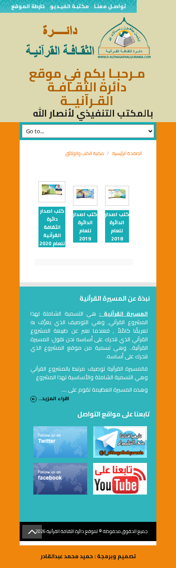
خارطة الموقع (28, 6)
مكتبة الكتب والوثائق (84, 153)
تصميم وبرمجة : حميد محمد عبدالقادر (88, 556)
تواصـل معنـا (110, 6)
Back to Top (32, 532)
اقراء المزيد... (53, 398)
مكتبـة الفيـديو (69, 6)
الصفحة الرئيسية (127, 153)
